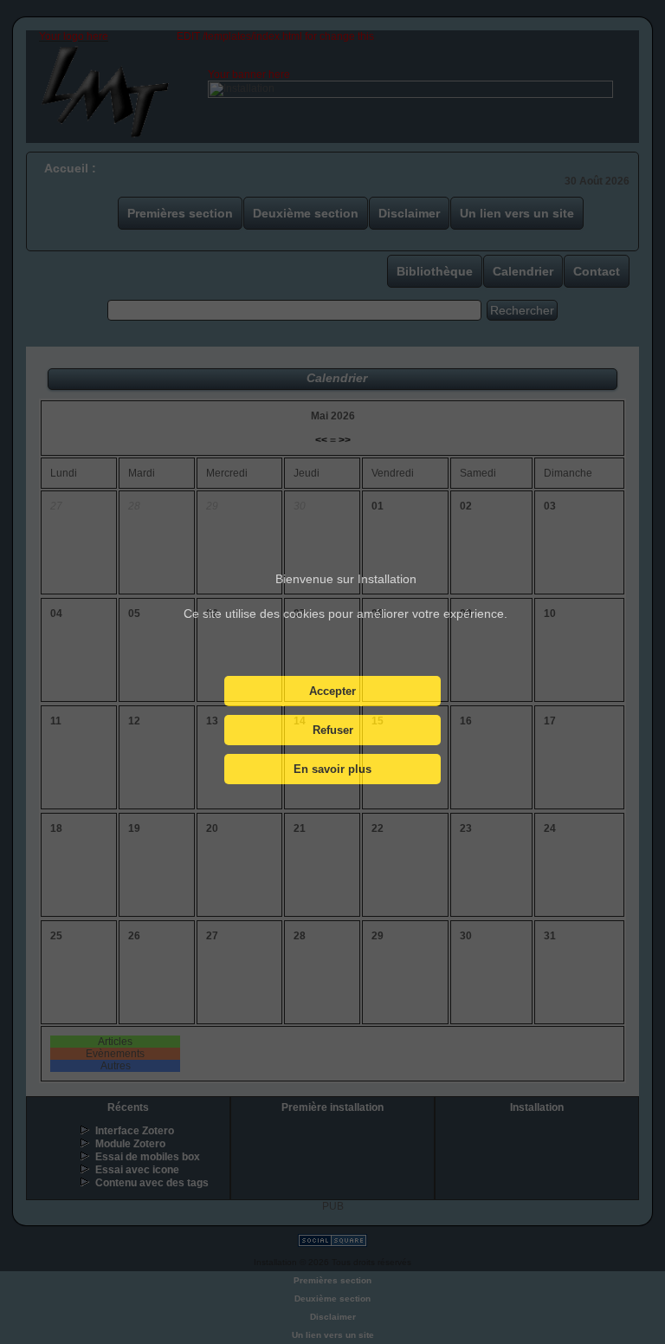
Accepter (332, 691)
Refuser (333, 730)
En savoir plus (332, 769)
